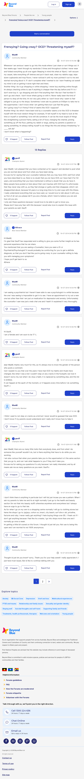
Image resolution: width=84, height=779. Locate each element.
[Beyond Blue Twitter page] (27, 742)
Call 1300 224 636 (20, 710)
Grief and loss (43, 599)
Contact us (7, 758)
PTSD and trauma (9, 604)
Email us (16, 731)
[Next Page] (49, 581)
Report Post (45, 139)
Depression (30, 599)
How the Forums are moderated (20, 689)
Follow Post (28, 139)
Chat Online (18, 720)
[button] (6, 139)
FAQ (8, 684)
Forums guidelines (14, 680)
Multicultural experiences (62, 599)
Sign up (68, 4)
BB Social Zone (17, 599)
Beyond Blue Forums (13, 4)
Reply (72, 139)
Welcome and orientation (49, 614)
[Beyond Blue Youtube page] (13, 742)
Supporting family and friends (55, 609)
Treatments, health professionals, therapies (20, 614)
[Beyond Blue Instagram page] (20, 742)
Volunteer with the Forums (17, 697)
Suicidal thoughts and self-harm (27, 609)
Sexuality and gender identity (57, 604)
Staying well (7, 609)
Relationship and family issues (31, 604)
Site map (6, 775)
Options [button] (73, 18)
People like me (29, 15)
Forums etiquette (13, 693)
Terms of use (8, 763)
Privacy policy (8, 769)
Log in (53, 4)
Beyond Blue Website (15, 630)
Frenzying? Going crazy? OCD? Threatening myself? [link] (29, 20)
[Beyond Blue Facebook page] (6, 742)
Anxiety (5, 599)
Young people (47, 15)
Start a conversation (42, 34)
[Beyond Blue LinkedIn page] (34, 742)
